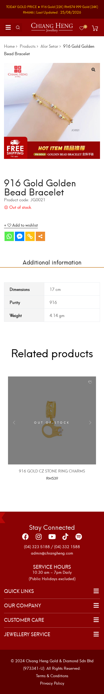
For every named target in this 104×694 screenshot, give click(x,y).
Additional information (52, 261)
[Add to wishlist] (90, 382)
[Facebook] (25, 536)
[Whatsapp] (9, 236)
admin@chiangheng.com (52, 553)
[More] (40, 236)
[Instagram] (38, 536)
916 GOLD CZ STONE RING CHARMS (52, 471)
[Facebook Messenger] (19, 236)
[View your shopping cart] (95, 28)
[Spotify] (78, 536)
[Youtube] (52, 536)
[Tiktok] (65, 536)
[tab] (52, 262)
